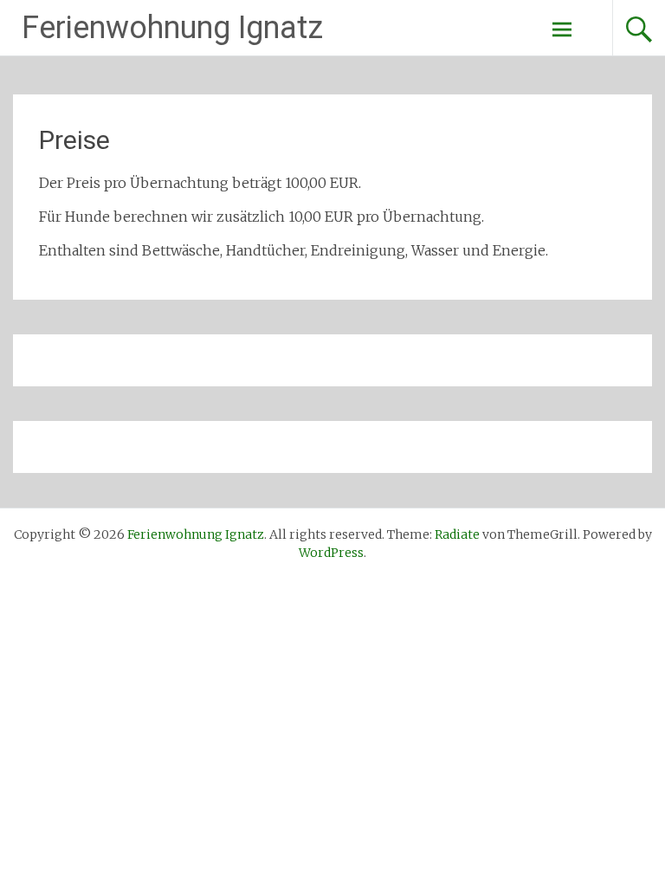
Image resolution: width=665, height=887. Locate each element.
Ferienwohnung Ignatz (172, 28)
